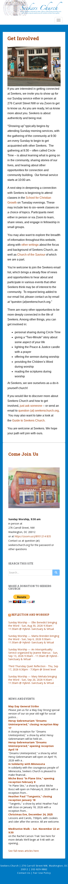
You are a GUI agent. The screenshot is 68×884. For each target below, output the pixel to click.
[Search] (56, 573)
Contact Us (24, 872)
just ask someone (30, 405)
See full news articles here (23, 850)
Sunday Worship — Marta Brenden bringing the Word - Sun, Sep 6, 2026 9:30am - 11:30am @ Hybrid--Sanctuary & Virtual (33, 639)
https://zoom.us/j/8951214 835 (33, 536)
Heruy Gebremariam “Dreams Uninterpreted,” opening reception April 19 (31, 746)
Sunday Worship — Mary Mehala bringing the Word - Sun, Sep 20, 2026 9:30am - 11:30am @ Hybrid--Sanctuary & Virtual (32, 680)
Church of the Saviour (31, 254)
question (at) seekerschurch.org (38, 410)
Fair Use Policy (42, 872)
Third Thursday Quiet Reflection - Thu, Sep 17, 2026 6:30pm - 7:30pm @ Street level (33, 667)
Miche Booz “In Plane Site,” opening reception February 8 (31, 780)
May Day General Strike (23, 706)
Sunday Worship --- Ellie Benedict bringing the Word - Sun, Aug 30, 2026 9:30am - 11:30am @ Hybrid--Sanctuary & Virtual (32, 626)
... (17, 717)
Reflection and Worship (30, 614)
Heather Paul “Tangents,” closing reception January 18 (30, 798)
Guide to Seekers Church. (28, 420)
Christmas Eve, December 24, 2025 (30, 814)
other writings (30, 244)
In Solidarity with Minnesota (26, 764)
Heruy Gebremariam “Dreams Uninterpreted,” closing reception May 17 (33, 724)
